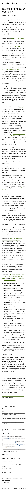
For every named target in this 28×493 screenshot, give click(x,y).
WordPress (23, 488)
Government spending (7, 414)
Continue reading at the (13, 396)
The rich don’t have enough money (11, 458)
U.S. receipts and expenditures (9, 451)
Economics (16, 413)
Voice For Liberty (9, 3)
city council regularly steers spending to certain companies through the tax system (14, 276)
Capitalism (11, 413)
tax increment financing (10, 280)
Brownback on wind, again (8, 472)
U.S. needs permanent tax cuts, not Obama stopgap (13, 465)
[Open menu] (25, 3)
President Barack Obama (16, 46)
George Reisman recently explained (11, 69)
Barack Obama (5, 413)
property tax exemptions (18, 278)
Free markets (22, 413)
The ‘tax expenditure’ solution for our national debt (13, 430)
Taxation (14, 406)
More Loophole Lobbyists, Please (16, 107)
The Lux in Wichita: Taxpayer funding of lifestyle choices (12, 479)
